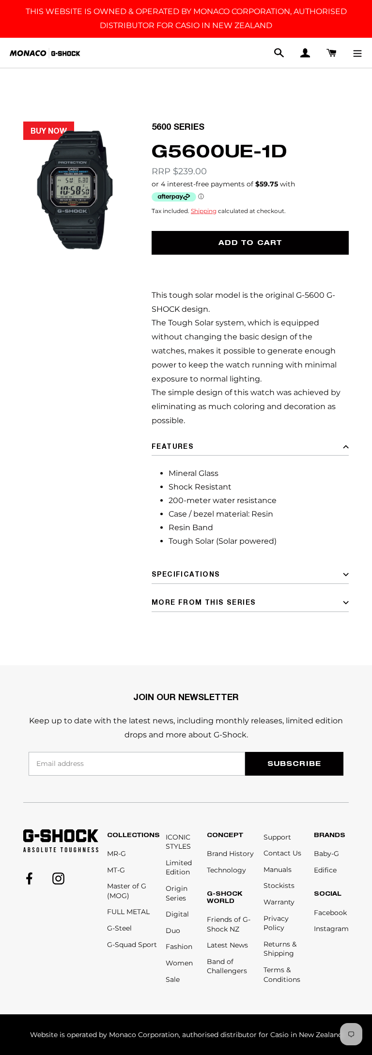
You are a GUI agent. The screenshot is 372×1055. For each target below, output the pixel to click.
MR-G (116, 853)
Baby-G (326, 853)
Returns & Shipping (280, 949)
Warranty (279, 902)
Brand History (230, 853)
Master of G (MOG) (126, 891)
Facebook (330, 912)
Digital (177, 914)
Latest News (227, 945)
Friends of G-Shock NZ (228, 924)
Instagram (331, 928)
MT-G (116, 870)
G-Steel (119, 928)
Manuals (278, 869)
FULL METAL (128, 911)
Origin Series (176, 893)
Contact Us (282, 853)
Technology (226, 870)
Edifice (325, 870)
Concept (225, 835)
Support (277, 837)
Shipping (204, 210)
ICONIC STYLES (178, 842)
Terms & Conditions (282, 974)
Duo (173, 930)
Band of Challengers (227, 966)
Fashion (179, 946)
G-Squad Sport (132, 944)
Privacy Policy (276, 923)
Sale (173, 979)
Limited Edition (179, 867)
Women (179, 963)
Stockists (279, 885)
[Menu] (357, 53)
